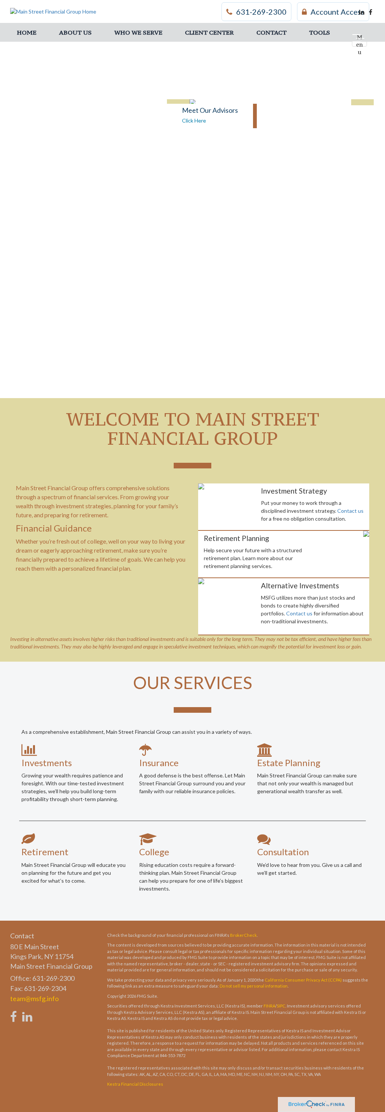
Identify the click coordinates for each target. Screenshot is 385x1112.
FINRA (269, 1005)
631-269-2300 (261, 11)
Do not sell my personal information (254, 985)
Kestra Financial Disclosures (135, 1084)
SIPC (281, 1005)
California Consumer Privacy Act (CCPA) (303, 979)
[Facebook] (370, 12)
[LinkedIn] (362, 12)
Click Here (194, 120)
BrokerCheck (243, 935)
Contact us (350, 511)
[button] (75, 32)
